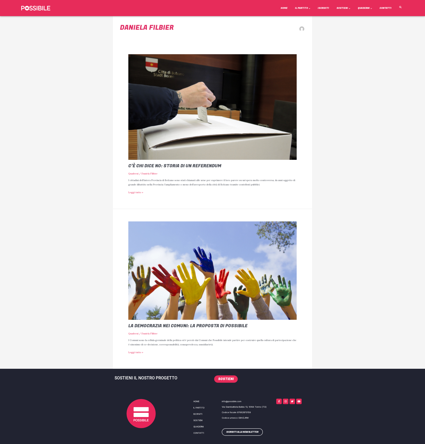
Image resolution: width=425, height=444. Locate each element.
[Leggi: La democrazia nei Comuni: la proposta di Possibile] (212, 270)
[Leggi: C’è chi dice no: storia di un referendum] (212, 106)
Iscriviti (323, 8)
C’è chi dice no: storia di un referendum (174, 166)
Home (284, 8)
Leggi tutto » (135, 192)
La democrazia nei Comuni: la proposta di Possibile (188, 326)
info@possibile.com (231, 401)
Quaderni (364, 8)
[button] (400, 7)
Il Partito (301, 8)
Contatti (385, 8)
